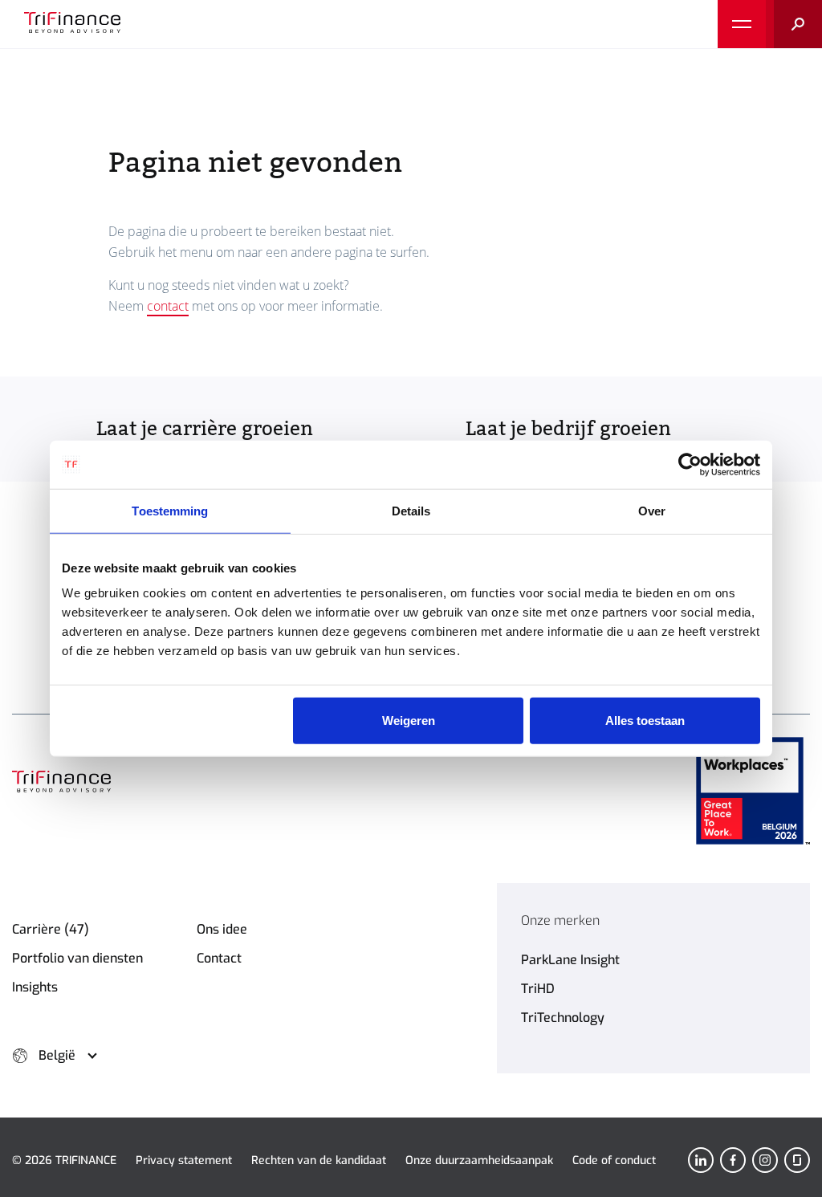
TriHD (538, 988)
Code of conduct (614, 1160)
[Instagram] (765, 1160)
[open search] (794, 24)
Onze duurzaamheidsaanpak (479, 1160)
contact (168, 306)
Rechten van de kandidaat (318, 1160)
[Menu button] (742, 24)
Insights (35, 987)
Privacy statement (184, 1160)
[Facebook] (733, 1160)
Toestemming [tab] (170, 510)
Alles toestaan (645, 720)
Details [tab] (411, 510)
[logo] (72, 24)
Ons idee (222, 929)
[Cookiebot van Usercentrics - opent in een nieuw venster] (690, 464)
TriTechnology (562, 1017)
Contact (219, 958)
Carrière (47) (50, 929)
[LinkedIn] (701, 1160)
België (57, 1055)
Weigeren (408, 720)
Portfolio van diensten (77, 958)
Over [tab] (651, 510)
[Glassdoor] (797, 1160)
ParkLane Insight (570, 959)
